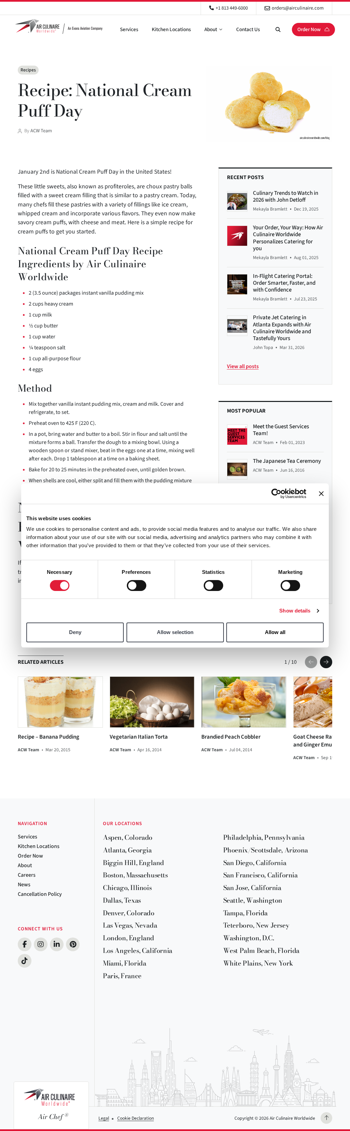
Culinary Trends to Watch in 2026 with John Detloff (285, 196)
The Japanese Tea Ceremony (287, 461)
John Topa (263, 347)
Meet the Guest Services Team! (281, 430)
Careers (27, 875)
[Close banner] (321, 493)
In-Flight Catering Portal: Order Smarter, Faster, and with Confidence (284, 283)
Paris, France (122, 976)
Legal (103, 1118)
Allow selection (175, 632)
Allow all (275, 632)
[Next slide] (326, 662)
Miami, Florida (124, 963)
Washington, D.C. (248, 938)
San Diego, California (254, 863)
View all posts (243, 366)
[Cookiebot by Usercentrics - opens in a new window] (276, 493)
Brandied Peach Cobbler (230, 737)
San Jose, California (252, 888)
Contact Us (248, 29)
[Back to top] (326, 1118)
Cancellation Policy (40, 894)
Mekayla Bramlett (270, 209)
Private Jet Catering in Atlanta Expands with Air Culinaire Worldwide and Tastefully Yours (282, 328)
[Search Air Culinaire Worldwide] (277, 29)
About (210, 29)
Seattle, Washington (252, 900)
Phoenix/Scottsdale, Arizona (265, 850)
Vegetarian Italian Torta (139, 737)
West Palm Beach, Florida (261, 950)
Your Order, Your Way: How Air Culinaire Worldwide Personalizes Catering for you (288, 238)
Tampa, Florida (245, 913)
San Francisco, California (260, 875)
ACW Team (41, 130)
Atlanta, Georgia (127, 850)
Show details (294, 611)
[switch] (136, 585)
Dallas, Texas (122, 900)
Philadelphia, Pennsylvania (264, 837)
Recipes (28, 70)
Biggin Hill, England (133, 863)
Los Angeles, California (137, 950)
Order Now (309, 29)
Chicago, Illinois (127, 888)
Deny (75, 632)
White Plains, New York (258, 963)
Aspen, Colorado (127, 837)
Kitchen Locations (171, 29)
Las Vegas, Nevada (130, 925)
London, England (128, 938)
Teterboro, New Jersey (256, 925)
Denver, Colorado (128, 913)
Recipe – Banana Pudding (48, 737)
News (24, 884)
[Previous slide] (311, 662)
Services (129, 29)
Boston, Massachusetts (135, 875)
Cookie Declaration (135, 1118)
